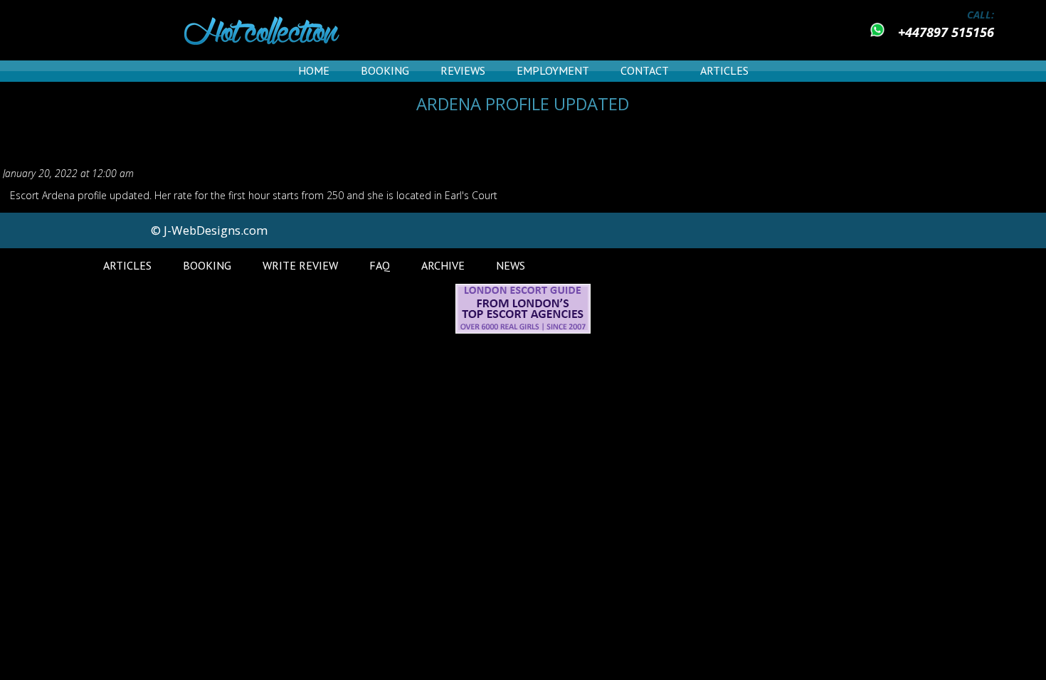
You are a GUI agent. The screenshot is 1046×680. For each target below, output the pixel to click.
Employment (553, 70)
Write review (300, 265)
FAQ (379, 265)
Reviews (462, 70)
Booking (385, 70)
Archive (443, 265)
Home (313, 70)
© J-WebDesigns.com (209, 230)
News (510, 265)
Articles (724, 70)
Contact (644, 70)
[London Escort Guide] (523, 329)
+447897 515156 (946, 32)
